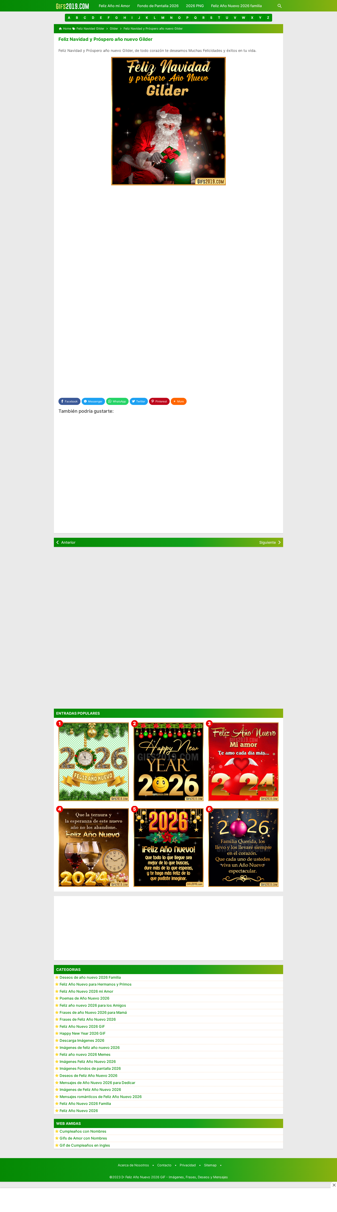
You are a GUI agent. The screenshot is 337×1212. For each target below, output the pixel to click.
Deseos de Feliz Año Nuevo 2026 (88, 1075)
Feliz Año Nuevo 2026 (79, 1111)
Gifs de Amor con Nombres (83, 1138)
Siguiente (267, 542)
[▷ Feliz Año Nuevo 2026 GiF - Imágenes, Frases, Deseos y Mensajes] (72, 5)
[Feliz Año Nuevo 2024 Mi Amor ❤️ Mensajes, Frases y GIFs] (243, 761)
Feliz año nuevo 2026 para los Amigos (93, 1005)
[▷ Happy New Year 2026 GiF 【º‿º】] (168, 761)
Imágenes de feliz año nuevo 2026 (90, 1047)
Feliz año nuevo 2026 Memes (85, 1054)
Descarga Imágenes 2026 (82, 1040)
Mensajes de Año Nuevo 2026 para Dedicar (97, 1082)
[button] (69, 18)
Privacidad (188, 1165)
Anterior (68, 542)
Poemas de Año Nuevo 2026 (84, 998)
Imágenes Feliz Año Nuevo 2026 (88, 1061)
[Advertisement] (168, 223)
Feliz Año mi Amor (114, 5)
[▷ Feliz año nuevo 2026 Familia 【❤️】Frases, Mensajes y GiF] (243, 847)
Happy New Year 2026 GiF (82, 1033)
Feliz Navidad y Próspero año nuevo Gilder (105, 39)
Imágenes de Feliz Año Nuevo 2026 (90, 1089)
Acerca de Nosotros (133, 1165)
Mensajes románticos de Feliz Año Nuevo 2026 (101, 1096)
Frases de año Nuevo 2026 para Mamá (93, 1012)
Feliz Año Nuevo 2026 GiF (82, 1026)
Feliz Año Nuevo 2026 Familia (85, 1103)
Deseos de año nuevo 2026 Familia (90, 977)
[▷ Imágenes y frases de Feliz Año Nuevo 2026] (168, 847)
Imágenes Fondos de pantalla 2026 (90, 1068)
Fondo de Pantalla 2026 (158, 5)
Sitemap (210, 1165)
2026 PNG (195, 5)
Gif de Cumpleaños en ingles (85, 1145)
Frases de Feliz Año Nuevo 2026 (88, 1019)
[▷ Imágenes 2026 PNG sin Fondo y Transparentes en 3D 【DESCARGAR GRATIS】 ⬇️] (93, 761)
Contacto (164, 1165)
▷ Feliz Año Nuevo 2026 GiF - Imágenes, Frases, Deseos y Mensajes (175, 1177)
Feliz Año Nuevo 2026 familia (236, 5)
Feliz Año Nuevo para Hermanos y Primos (96, 984)
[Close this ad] (334, 1185)
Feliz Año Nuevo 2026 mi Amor (86, 991)
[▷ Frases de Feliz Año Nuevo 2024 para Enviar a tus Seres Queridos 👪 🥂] (93, 847)
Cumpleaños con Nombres (83, 1131)
